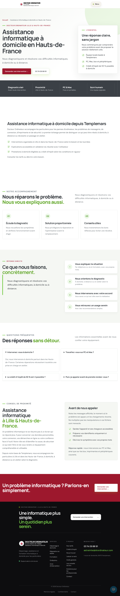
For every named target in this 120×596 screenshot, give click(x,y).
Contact (69, 576)
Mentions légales (49, 592)
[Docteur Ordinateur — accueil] (30, 4)
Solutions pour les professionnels (71, 571)
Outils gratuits (71, 560)
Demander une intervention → (16, 71)
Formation (53, 557)
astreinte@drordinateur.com (98, 550)
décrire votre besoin (35, 157)
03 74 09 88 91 (41, 71)
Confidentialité (63, 592)
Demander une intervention (86, 517)
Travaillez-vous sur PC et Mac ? (80, 352)
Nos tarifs (69, 546)
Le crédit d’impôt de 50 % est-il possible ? (26, 377)
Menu (97, 4)
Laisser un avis (71, 556)
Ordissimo (53, 560)
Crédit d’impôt (71, 549)
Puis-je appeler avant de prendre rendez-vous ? (87, 377)
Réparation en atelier (54, 552)
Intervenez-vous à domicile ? (20, 352)
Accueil (5, 20)
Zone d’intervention (54, 565)
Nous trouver (71, 553)
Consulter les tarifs (15, 157)
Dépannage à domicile (54, 547)
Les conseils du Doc (70, 564)
